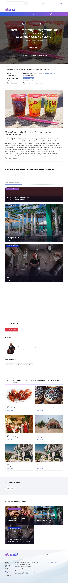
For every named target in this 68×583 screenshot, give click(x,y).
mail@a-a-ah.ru (25, 573)
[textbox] (15, 2)
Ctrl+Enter (8, 572)
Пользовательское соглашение (23, 566)
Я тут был (44, 24)
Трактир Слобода (12, 437)
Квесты (7, 14)
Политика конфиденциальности (23, 568)
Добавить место (34, 562)
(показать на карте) (48, 73)
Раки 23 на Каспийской (15, 408)
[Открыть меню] (61, 9)
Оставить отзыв (34, 48)
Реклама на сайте (24, 562)
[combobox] (15, 3)
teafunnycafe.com (28, 80)
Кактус (9, 466)
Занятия (56, 14)
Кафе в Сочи (10, 488)
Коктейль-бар (43, 55)
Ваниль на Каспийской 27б (46, 408)
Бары (22, 14)
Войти (60, 3)
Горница (39, 437)
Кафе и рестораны (31, 14)
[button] (61, 91)
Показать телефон (29, 78)
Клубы (40, 14)
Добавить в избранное (29, 24)
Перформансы (15, 14)
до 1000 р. (33, 55)
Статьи (17, 562)
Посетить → (10, 410)
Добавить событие (20, 564)
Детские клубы (48, 14)
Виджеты (28, 564)
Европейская (24, 55)
